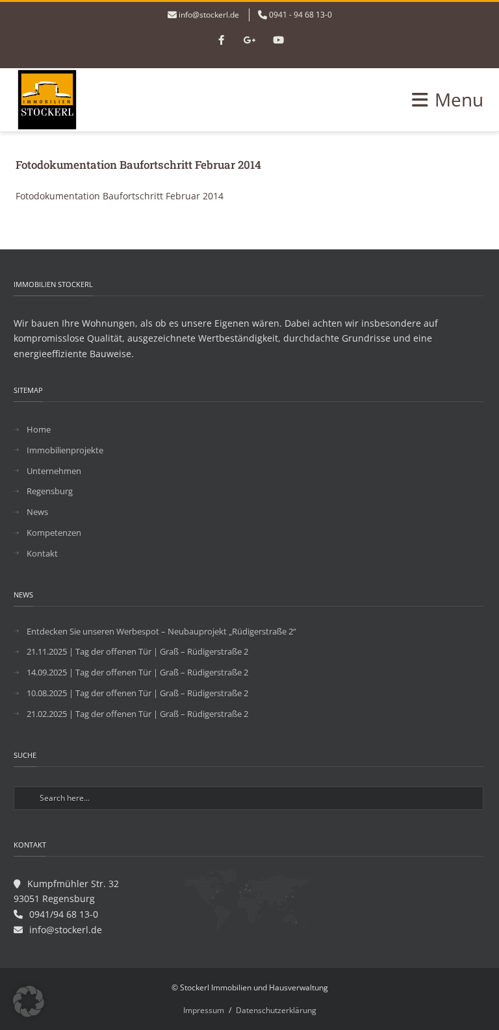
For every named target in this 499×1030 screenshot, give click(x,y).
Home (39, 429)
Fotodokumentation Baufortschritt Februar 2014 (120, 196)
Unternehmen (54, 471)
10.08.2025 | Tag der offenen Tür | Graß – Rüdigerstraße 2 (137, 693)
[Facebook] (221, 41)
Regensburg (50, 491)
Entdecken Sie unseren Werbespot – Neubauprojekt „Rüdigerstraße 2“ (161, 631)
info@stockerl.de (209, 14)
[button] (28, 1001)
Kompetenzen (54, 532)
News (37, 512)
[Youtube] (278, 41)
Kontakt (42, 553)
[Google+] (249, 41)
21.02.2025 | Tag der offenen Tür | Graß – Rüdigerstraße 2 (137, 714)
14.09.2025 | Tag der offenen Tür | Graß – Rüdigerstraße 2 (137, 672)
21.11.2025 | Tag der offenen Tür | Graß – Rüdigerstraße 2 (137, 651)
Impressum (203, 1010)
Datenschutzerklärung (276, 1010)
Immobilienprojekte (65, 450)
